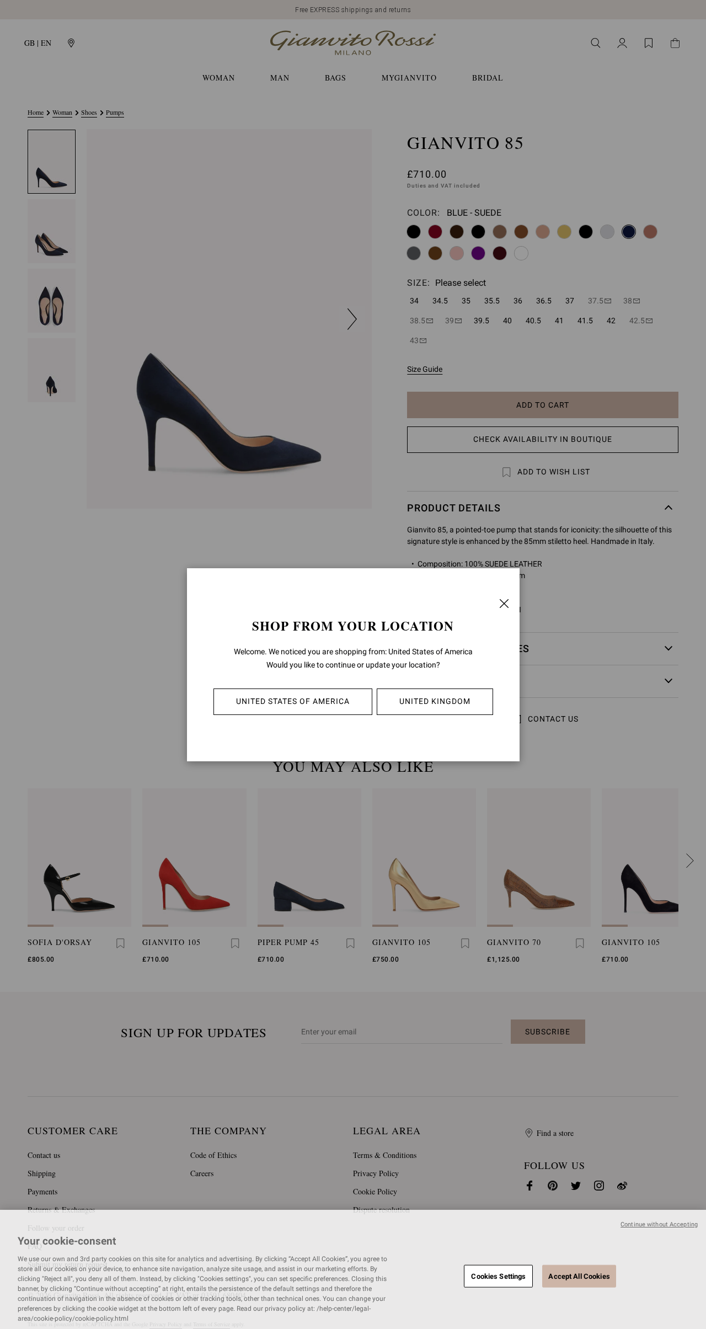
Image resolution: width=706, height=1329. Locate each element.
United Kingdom (434, 701)
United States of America (293, 701)
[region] (353, 1269)
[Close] (504, 603)
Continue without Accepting (659, 1224)
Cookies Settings (498, 1276)
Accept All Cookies (578, 1276)
